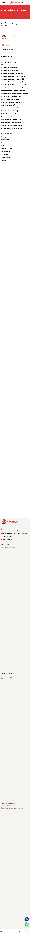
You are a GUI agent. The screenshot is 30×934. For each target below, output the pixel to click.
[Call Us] (27, 919)
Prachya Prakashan (7, 117)
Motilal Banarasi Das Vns (9, 108)
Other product (5, 152)
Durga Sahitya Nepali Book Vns (11, 96)
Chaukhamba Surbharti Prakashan (12, 85)
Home (3, 22)
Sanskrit (3, 161)
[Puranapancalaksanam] (15, 740)
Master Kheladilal (6, 105)
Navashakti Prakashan (8, 111)
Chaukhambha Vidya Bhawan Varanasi (13, 93)
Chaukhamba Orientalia (9, 67)
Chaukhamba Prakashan (9, 70)
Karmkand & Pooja (6, 149)
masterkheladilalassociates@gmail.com (15, 534)
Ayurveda (4, 143)
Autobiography (5, 140)
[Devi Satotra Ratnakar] (15, 610)
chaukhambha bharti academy (11, 88)
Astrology (4, 137)
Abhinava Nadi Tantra (8, 50)
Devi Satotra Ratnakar (7, 673)
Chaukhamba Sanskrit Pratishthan (12, 76)
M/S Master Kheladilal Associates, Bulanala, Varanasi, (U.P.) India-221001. (14, 530)
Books (3, 146)
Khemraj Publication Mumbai (10, 102)
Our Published (5, 154)
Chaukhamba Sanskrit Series (10, 82)
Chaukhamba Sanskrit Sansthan (11, 79)
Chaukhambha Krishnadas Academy (13, 90)
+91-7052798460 (8, 536)
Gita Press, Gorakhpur (8, 99)
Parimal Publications (7, 114)
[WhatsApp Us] (27, 924)
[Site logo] (15, 2)
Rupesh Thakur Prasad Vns (9, 119)
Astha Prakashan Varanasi (9, 60)
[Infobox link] (15, 476)
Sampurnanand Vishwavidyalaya (11, 122)
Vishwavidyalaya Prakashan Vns (11, 128)
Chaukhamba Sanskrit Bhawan (11, 73)
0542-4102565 (7, 539)
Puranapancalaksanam (8, 804)
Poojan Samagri (5, 158)
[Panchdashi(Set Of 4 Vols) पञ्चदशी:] (15, 870)
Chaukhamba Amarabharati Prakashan (14, 63)
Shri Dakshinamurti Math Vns (10, 125)
